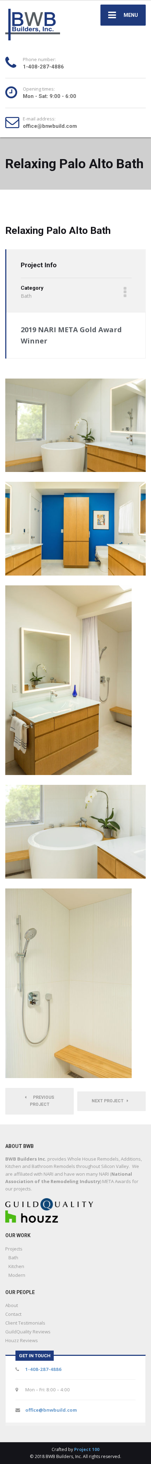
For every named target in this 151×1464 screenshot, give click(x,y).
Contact (13, 1314)
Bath (13, 1257)
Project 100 (86, 1449)
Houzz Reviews (21, 1340)
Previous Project (42, 1101)
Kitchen (16, 1266)
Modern (16, 1275)
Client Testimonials (25, 1323)
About (11, 1305)
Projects (13, 1249)
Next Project (109, 1100)
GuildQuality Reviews (28, 1331)
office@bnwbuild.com (51, 1410)
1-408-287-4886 (43, 1369)
